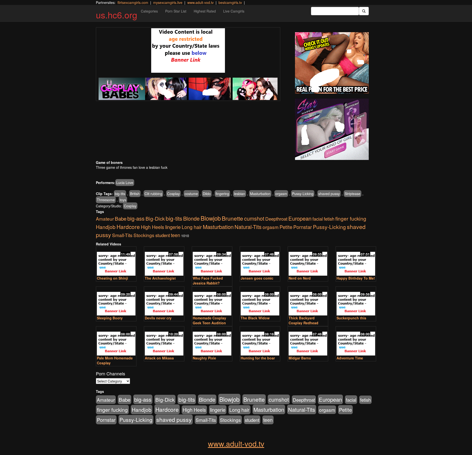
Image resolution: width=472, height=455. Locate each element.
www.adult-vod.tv (200, 2)
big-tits (120, 193)
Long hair (192, 226)
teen (175, 235)
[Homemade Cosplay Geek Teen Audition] (212, 301)
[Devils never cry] (164, 301)
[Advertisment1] (332, 63)
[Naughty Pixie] (212, 341)
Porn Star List (175, 11)
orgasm (281, 193)
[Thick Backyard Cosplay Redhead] (308, 301)
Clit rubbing (153, 193)
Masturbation (260, 193)
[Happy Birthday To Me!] (356, 261)
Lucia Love (124, 182)
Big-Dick (155, 218)
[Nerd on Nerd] (308, 261)
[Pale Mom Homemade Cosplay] (116, 341)
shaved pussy (329, 193)
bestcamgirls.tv (230, 2)
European (299, 218)
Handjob (106, 226)
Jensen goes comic (257, 278)
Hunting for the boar (258, 357)
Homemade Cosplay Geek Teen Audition (209, 320)
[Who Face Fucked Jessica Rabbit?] (212, 261)
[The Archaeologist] (164, 261)
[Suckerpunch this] (356, 301)
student (162, 235)
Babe (120, 218)
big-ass (136, 218)
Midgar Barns (300, 357)
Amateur (105, 218)
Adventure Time (350, 357)
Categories (149, 11)
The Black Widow (255, 317)
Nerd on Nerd (300, 278)
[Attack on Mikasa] (164, 341)
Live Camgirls (233, 11)
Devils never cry (158, 317)
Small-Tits (122, 235)
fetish (329, 218)
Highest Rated (205, 11)
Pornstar (302, 226)
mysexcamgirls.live (167, 2)
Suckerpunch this (351, 317)
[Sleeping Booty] (116, 301)
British (135, 193)
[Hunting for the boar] (260, 341)
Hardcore (128, 226)
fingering (222, 193)
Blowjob (211, 218)
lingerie (173, 226)
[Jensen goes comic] (260, 261)
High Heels (152, 227)
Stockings (143, 235)
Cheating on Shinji (112, 278)
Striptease (352, 193)
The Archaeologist (160, 278)
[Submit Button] (364, 11)
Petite (286, 226)
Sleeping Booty (110, 317)
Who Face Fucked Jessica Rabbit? (208, 280)
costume (191, 193)
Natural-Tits (248, 226)
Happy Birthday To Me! (356, 278)
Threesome (106, 199)
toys (123, 199)
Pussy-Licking (302, 193)
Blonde (191, 218)
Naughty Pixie (204, 357)
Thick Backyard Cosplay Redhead (303, 320)
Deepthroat (276, 218)
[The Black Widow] (260, 301)
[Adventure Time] (356, 341)
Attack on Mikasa (159, 357)
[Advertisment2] (332, 129)
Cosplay (173, 193)
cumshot (254, 218)
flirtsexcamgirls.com (133, 2)
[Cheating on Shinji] (116, 261)
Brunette (232, 218)
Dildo (207, 193)
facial (317, 218)
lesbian (239, 193)
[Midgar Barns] (308, 341)
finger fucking (350, 218)
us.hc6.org (116, 14)
